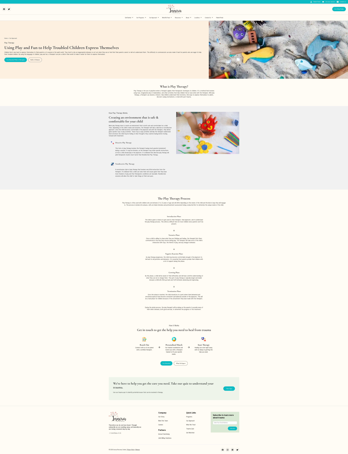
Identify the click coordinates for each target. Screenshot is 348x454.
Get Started (128, 17)
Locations (197, 17)
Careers (160, 425)
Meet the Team (163, 421)
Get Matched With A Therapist (16, 60)
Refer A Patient (35, 60)
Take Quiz (229, 388)
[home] (174, 9)
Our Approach (13, 38)
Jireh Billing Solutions (164, 438)
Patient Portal (219, 17)
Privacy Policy (130, 449)
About (187, 17)
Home (6, 38)
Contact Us (208, 17)
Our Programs (140, 17)
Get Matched (166, 363)
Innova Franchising (164, 434)
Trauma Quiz (190, 429)
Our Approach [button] (153, 17)
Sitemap (137, 449)
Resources (178, 17)
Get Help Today (339, 9)
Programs (189, 417)
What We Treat (166, 17)
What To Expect (180, 363)
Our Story (161, 417)
